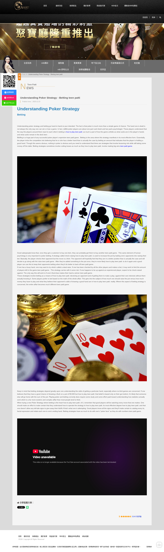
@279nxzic (10, 103)
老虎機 (137, 63)
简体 (153, 17)
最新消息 (59, 6)
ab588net (10, 98)
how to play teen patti (74, 132)
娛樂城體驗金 (84, 70)
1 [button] (78, 57)
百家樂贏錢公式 (117, 63)
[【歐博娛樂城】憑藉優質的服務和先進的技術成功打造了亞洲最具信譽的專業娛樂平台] (82, 36)
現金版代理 (101, 6)
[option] (82, 36)
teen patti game (126, 146)
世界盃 (103, 70)
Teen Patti (21, 74)
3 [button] (85, 57)
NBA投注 (114, 6)
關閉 (19, 76)
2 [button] (82, 57)
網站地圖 (85, 536)
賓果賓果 (77, 63)
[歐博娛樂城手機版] (22, 5)
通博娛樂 (10, 92)
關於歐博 (87, 6)
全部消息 (27, 63)
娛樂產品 (73, 6)
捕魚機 (61, 63)
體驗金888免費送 (130, 6)
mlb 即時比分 (63, 70)
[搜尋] (160, 17)
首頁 (45, 6)
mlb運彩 (44, 63)
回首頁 (145, 17)
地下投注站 (96, 63)
